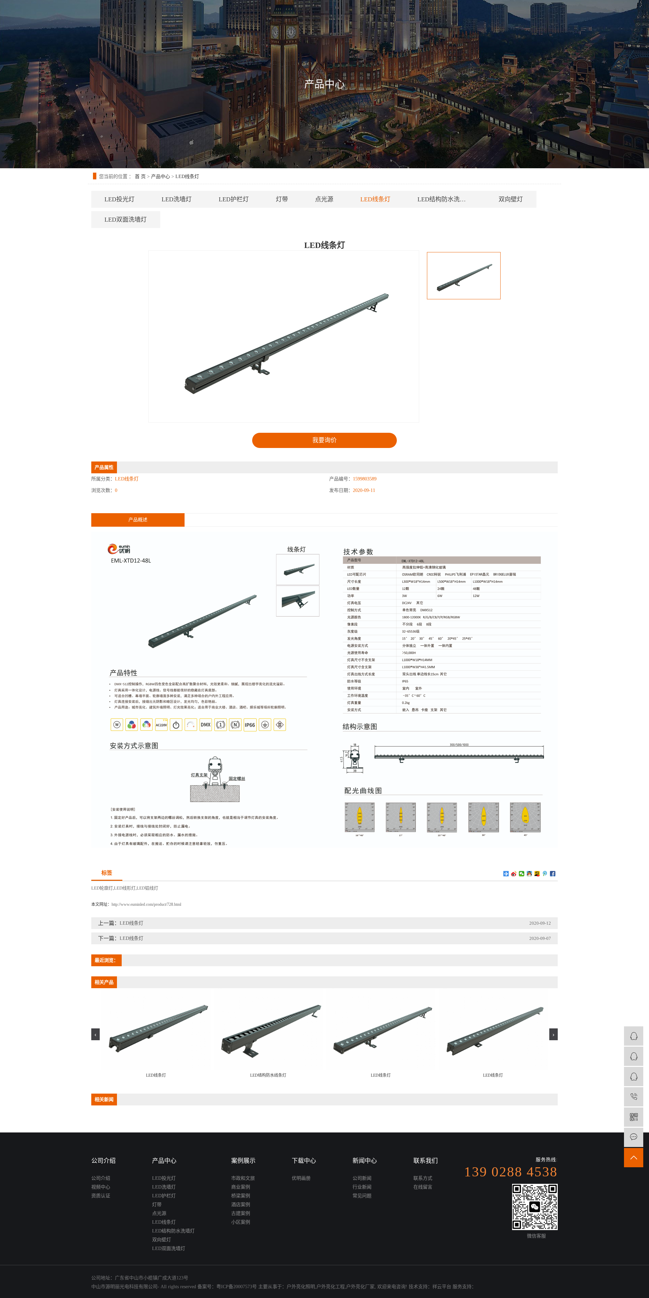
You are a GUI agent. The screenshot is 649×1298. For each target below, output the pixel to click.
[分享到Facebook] (553, 873)
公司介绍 (100, 1178)
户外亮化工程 (330, 1286)
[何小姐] (633, 1076)
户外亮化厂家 (360, 1286)
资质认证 (100, 1195)
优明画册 (301, 1178)
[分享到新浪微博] (514, 873)
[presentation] (95, 1034)
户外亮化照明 (301, 1286)
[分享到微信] (522, 873)
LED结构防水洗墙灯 (444, 199)
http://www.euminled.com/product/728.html (146, 904)
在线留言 (422, 1187)
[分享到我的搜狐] (537, 873)
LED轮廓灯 (102, 888)
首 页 (140, 176)
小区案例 (240, 1222)
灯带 (282, 199)
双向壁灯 (511, 199)
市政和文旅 (243, 1178)
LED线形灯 (125, 888)
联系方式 (422, 1178)
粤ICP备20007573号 (236, 1286)
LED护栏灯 (234, 199)
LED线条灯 (187, 176)
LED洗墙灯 (177, 199)
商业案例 (240, 1187)
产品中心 (160, 176)
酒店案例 (240, 1204)
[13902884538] (633, 1096)
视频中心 (100, 1187)
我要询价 (324, 440)
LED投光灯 (119, 199)
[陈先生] (633, 1036)
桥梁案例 (240, 1195)
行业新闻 (362, 1187)
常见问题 (362, 1195)
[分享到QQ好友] (529, 873)
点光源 (324, 199)
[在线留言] (633, 1137)
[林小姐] (633, 1056)
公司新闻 (362, 1178)
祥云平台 (441, 1286)
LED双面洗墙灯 (125, 219)
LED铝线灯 (147, 888)
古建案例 (240, 1213)
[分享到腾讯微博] (545, 873)
